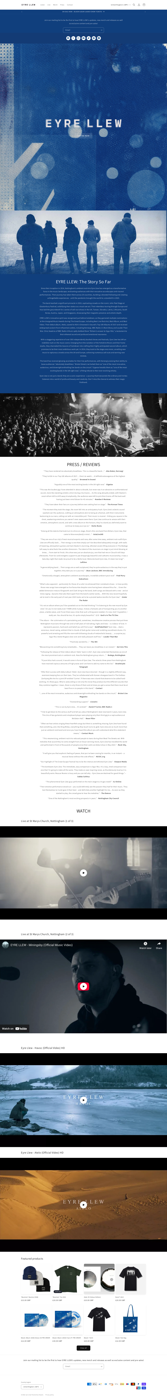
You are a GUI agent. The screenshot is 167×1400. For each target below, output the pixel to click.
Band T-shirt (119, 1297)
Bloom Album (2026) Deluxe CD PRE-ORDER (35, 1338)
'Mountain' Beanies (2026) (29, 1297)
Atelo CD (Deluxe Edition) (92, 1297)
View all (83, 1348)
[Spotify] (94, 38)
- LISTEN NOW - (83, 135)
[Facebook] (68, 38)
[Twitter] (73, 38)
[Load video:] (83, 873)
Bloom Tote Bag (120, 1338)
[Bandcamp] (89, 38)
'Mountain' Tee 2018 (59, 1297)
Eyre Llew (28, 1395)
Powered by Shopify (37, 1395)
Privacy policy (49, 1395)
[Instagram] (78, 38)
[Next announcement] (145, 12)
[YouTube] (84, 38)
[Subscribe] (101, 30)
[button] (133, 4)
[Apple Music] (99, 38)
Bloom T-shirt (88, 1338)
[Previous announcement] (21, 12)
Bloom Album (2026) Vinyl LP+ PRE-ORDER (66, 1338)
